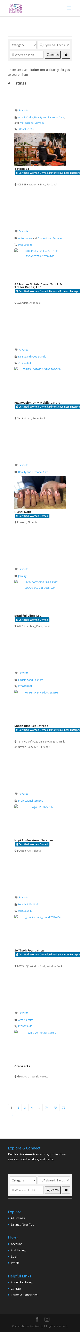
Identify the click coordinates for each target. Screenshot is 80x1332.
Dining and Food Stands (32, 356)
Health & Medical (28, 904)
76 (63, 1107)
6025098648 (25, 244)
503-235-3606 (26, 129)
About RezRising (21, 1282)
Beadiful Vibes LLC (27, 616)
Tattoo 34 (21, 169)
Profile (15, 1263)
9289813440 (25, 1026)
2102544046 (25, 363)
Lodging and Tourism (30, 680)
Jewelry (22, 576)
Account (16, 1244)
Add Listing (18, 1250)
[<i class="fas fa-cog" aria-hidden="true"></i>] (66, 55)
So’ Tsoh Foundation (29, 950)
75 (55, 1107)
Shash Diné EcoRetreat (31, 726)
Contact (16, 1289)
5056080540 (25, 911)
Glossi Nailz (22, 512)
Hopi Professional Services (34, 840)
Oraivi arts (22, 1066)
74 (46, 1107)
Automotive (25, 238)
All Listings (18, 1218)
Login (14, 1256)
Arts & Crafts (25, 117)
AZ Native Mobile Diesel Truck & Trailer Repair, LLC (38, 285)
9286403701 (25, 686)
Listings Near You (22, 1224)
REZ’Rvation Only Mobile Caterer (38, 402)
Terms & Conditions (24, 1295)
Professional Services (31, 123)
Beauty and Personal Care (49, 117)
